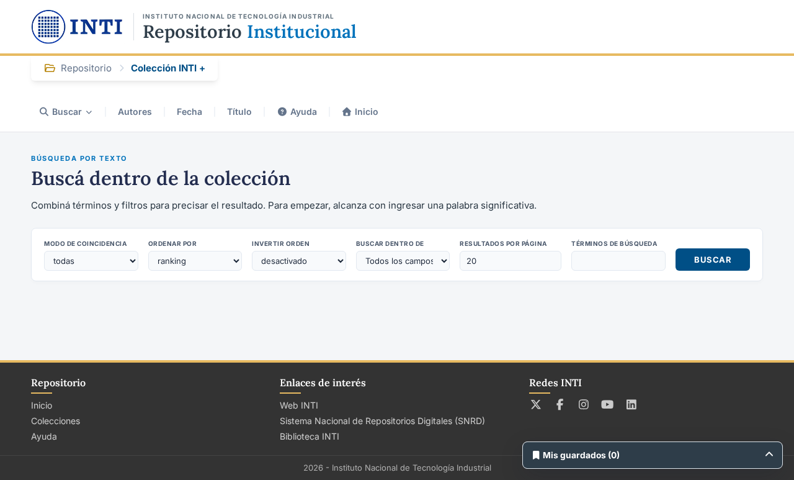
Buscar (67, 111)
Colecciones (55, 420)
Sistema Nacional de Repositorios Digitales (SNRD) (382, 420)
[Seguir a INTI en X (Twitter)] (536, 404)
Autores (135, 111)
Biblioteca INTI (309, 436)
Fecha (189, 111)
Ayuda (303, 111)
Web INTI (299, 405)
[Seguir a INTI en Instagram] (584, 404)
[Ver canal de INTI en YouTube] (607, 404)
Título (239, 111)
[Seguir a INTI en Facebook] (560, 404)
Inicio (366, 111)
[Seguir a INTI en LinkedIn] (632, 404)
